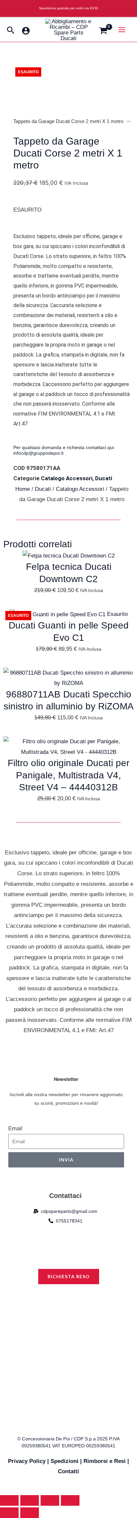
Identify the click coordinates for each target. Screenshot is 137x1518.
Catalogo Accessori (66, 478)
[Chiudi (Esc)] (70, 1500)
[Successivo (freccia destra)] (29, 1512)
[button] (11, 30)
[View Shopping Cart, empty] (105, 31)
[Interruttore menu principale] (122, 29)
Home (22, 489)
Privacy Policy (27, 1461)
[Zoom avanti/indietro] (9, 1500)
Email (15, 1128)
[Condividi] (50, 1500)
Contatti (68, 1471)
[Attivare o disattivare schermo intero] (29, 1500)
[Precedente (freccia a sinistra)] (9, 1512)
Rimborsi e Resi (104, 1461)
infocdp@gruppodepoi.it (38, 453)
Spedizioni (64, 1461)
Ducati (103, 478)
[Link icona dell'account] (26, 31)
